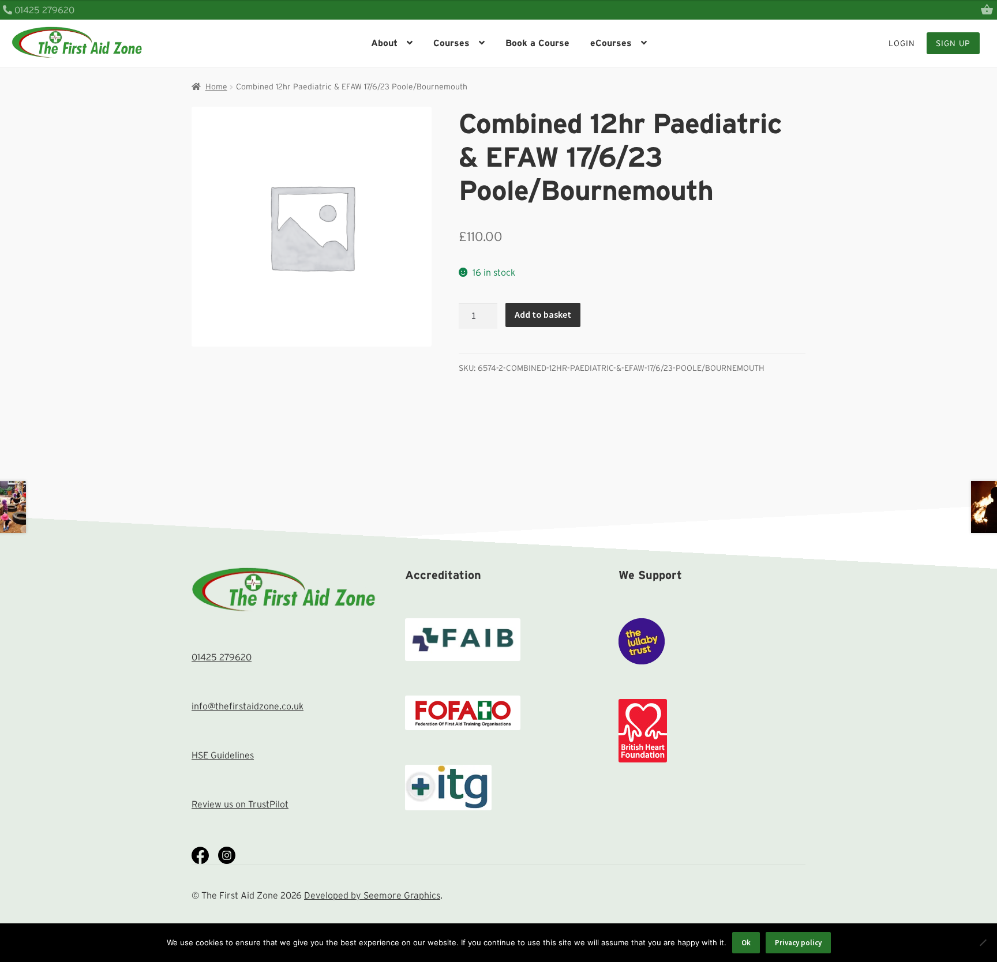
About (384, 42)
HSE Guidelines (223, 755)
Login (902, 43)
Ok (746, 943)
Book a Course (537, 42)
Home (216, 86)
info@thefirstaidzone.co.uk (247, 706)
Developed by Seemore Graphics (372, 895)
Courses (451, 42)
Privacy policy (798, 943)
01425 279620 (43, 9)
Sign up (953, 43)
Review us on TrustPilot (240, 804)
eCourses (611, 42)
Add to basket (543, 314)
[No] (982, 942)
